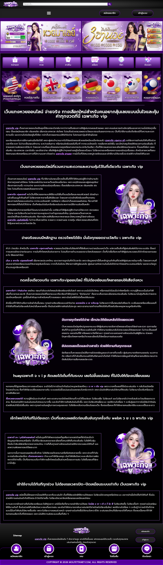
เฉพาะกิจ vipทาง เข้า (115, 140)
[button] (49, 13)
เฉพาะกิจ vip (12, 128)
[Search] (110, 4)
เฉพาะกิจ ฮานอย (64, 153)
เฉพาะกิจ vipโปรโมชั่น (17, 220)
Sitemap (17, 535)
